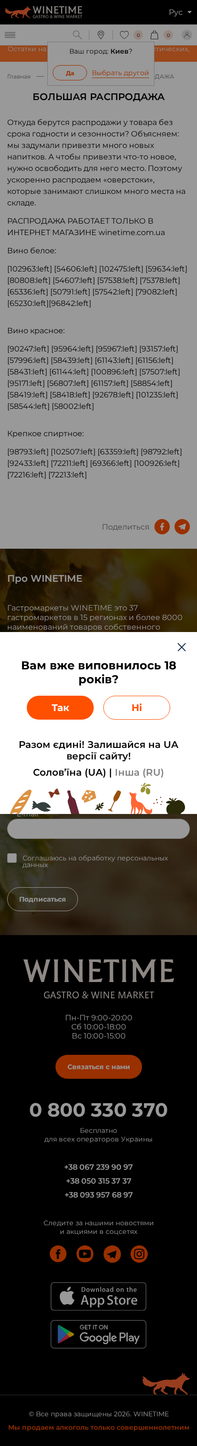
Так (60, 707)
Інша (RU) (139, 772)
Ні (136, 707)
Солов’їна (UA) (69, 772)
